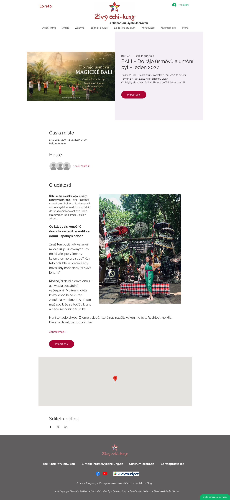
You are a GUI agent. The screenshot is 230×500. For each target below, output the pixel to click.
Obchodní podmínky (100, 491)
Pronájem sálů (107, 483)
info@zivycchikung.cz (108, 463)
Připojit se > (133, 94)
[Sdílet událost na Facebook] (50, 427)
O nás (80, 483)
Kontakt (139, 483)
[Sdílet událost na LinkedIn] (65, 427)
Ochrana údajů (120, 491)
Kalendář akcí (124, 483)
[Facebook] (98, 473)
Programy (91, 483)
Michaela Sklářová (79, 491)
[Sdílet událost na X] (58, 427)
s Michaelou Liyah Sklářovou (129, 23)
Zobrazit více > (57, 331)
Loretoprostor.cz (172, 463)
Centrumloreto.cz (141, 463)
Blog (149, 483)
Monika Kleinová (143, 491)
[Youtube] (105, 473)
